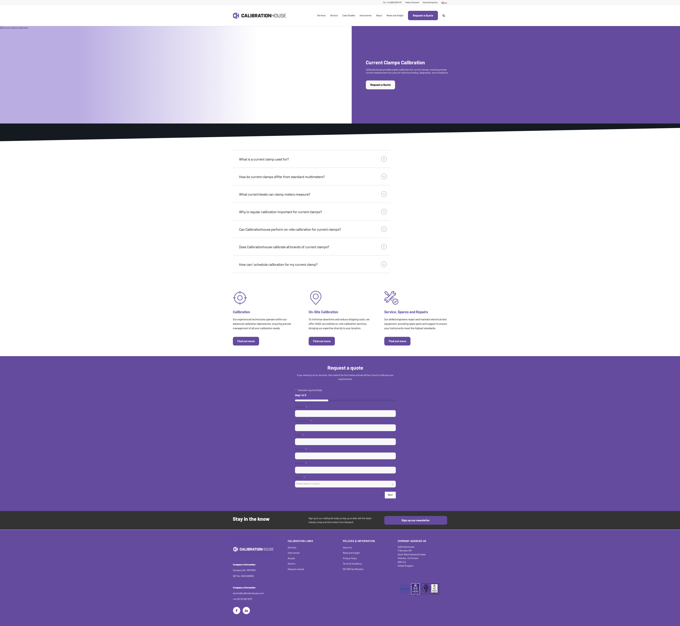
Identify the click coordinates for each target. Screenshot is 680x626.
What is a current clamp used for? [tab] (264, 159)
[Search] (443, 15)
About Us (347, 547)
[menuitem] (392, 3)
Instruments (294, 553)
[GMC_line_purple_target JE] (240, 298)
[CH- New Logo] (259, 15)
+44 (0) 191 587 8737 (242, 599)
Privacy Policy (350, 558)
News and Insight (351, 553)
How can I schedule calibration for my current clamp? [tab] (278, 264)
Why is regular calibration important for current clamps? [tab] (280, 212)
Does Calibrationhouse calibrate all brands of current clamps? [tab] (284, 247)
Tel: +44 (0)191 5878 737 (392, 2)
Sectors (291, 563)
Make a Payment (412, 2)
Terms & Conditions (352, 563)
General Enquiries (430, 2)
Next (390, 494)
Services (292, 547)
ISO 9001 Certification (353, 569)
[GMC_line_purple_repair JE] (391, 298)
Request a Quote (380, 85)
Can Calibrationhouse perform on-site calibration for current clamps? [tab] (290, 229)
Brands (291, 558)
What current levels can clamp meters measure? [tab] (274, 194)
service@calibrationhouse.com (248, 593)
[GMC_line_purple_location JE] (316, 298)
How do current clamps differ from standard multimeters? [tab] (282, 177)
